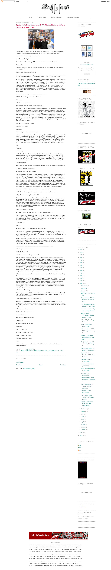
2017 (81, 265)
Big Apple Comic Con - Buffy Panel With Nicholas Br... (87, 403)
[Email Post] (34, 349)
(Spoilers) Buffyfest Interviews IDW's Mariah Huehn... (88, 355)
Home (30, 17)
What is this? (82, 477)
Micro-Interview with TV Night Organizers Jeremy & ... (88, 331)
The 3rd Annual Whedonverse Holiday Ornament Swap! (87, 315)
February (83, 427)
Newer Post (19, 365)
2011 (81, 281)
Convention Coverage (73, 17)
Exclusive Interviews (56, 17)
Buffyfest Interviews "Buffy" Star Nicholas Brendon (87, 397)
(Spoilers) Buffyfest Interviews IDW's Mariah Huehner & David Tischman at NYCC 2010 (40, 26)
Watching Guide (41, 17)
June (82, 416)
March (83, 424)
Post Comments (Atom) (29, 368)
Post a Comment (20, 362)
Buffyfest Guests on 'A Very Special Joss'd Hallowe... (87, 386)
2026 (81, 249)
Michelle (80, 448)
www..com (83, 462)
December (84, 285)
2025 (81, 252)
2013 (81, 275)
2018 (81, 262)
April (82, 422)
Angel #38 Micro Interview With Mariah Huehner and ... (88, 299)
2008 (81, 435)
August (83, 411)
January (83, 429)
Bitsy (79, 445)
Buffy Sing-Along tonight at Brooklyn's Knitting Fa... (87, 344)
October (83, 291)
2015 (81, 270)
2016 (81, 268)
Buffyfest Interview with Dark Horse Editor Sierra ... (88, 379)
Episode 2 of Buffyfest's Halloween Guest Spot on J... (87, 337)
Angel (22, 350)
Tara (79, 450)
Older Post (63, 365)
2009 (81, 433)
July (82, 414)
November (84, 288)
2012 (81, 278)
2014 (81, 273)
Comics (27, 350)
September (84, 409)
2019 (81, 260)
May (82, 419)
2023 (81, 255)
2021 (81, 257)
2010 (81, 283)
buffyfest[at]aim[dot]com (86, 64)
